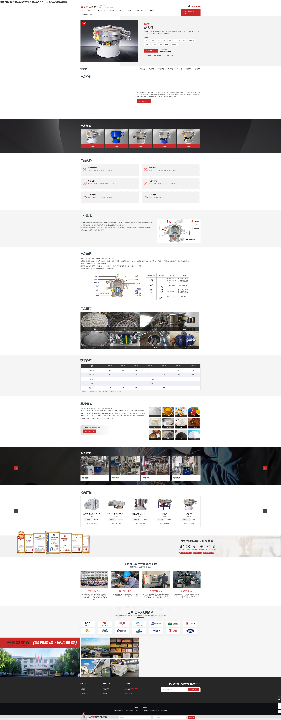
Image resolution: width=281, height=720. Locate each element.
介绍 (92, 523)
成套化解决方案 (101, 11)
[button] (265, 468)
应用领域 (188, 69)
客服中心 (128, 683)
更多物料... (174, 44)
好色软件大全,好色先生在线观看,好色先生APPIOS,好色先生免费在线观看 (33, 1)
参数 (95, 523)
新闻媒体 (130, 11)
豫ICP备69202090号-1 (148, 710)
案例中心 (121, 11)
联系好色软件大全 (87, 14)
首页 (81, 11)
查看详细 (87, 519)
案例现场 (198, 69)
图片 (88, 523)
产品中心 (90, 11)
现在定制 (191, 717)
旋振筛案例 (85, 478)
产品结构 (170, 69)
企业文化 (83, 683)
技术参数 (179, 69)
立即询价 (96, 519)
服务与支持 (106, 683)
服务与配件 (140, 11)
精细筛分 (147, 24)
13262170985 (196, 6)
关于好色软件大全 (152, 11)
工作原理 (161, 69)
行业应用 (112, 11)
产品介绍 (142, 69)
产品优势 (151, 69)
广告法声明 (144, 707)
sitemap (165, 710)
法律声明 (136, 707)
